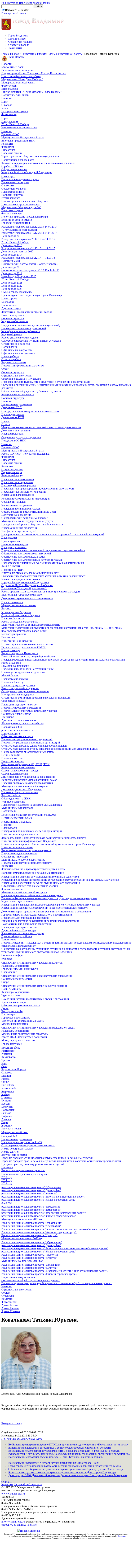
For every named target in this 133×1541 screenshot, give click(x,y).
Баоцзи (5, 1103)
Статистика (35, 1484)
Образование (9, 971)
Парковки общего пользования (19, 792)
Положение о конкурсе (15, 182)
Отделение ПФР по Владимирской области (27, 585)
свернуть (6, 1481)
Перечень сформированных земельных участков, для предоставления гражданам (49, 898)
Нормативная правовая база (17, 159)
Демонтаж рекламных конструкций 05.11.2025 (28, 814)
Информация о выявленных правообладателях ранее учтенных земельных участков (50, 904)
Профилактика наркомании (17, 479)
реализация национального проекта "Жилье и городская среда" (38, 1199)
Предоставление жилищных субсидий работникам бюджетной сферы (42, 562)
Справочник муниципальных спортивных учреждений (34, 985)
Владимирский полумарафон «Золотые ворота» (29, 263)
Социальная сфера (12, 955)
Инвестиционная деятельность (19, 834)
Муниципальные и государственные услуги (27, 521)
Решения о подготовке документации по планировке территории (40, 920)
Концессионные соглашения (18, 767)
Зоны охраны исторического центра (22, 933)
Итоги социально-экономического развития (27, 644)
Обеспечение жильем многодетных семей (26, 553)
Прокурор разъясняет (13, 547)
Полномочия (8, 305)
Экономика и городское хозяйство (21, 594)
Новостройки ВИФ (12, 569)
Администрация (11, 308)
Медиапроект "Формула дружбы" (21, 207)
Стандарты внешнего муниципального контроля (30, 411)
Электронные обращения (16, 514)
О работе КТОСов (12, 166)
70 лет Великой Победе (15, 124)
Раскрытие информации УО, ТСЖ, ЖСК (25, 764)
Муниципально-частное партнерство (23, 859)
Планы (5, 421)
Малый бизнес (16, 38)
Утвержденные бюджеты (16, 612)
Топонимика (8, 939)
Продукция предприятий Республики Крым (27, 668)
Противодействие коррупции (18, 485)
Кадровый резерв (11, 334)
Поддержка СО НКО (13, 440)
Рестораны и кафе (12, 1011)
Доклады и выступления (15, 430)
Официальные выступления (18, 353)
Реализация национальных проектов (23, 1170)
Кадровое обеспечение (14, 321)
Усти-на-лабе (9, 1088)
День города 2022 (11, 285)
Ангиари (6, 1053)
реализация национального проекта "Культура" (29, 1193)
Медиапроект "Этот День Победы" (22, 79)
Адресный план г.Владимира (18, 930)
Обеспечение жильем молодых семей (23, 556)
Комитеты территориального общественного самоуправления (37, 163)
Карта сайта (21, 1484)
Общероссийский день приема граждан (24, 517)
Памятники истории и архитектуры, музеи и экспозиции (35, 998)
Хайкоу (5, 1094)
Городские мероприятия (15, 222)
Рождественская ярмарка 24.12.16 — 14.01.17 (28, 248)
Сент (4, 1066)
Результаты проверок (13, 362)
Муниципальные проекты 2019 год (22, 1260)
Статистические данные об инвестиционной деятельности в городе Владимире (48, 844)
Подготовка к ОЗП (12, 726)
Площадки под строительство (19, 704)
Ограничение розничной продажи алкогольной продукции (36, 697)
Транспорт (7, 716)
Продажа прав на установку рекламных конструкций (32, 1164)
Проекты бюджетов (12, 618)
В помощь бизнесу (12, 682)
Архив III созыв (10, 1311)
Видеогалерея (9, 88)
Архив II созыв (10, 1308)
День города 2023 (11, 288)
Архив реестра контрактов (17, 1148)
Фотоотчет (7, 146)
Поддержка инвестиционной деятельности (26, 862)
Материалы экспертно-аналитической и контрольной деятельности (41, 427)
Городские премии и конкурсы (19, 968)
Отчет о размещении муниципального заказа (28, 1145)
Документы (15, 47)
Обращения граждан (20, 41)
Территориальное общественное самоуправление (30, 156)
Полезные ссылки (12, 153)
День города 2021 (11, 282)
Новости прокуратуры (14, 544)
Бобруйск (7, 1106)
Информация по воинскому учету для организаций (31, 831)
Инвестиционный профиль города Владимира (28, 841)
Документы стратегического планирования (27, 598)
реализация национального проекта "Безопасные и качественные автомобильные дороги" (54, 1248)
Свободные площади (13, 700)
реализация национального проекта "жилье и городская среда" (38, 1215)
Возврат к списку (11, 1423)
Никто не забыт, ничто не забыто (21, 76)
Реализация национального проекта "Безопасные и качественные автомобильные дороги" (54, 1229)
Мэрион (6, 1075)
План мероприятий (12, 191)
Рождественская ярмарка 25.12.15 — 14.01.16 (28, 239)
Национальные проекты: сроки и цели (24, 1174)
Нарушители (8, 810)
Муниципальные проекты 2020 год (22, 1238)
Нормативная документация (18, 1277)
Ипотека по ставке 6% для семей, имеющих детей (30, 572)
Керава (5, 1078)
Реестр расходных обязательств (19, 621)
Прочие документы (12, 414)
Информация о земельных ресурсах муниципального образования (40, 882)
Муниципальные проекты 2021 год (22, 1219)
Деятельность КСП (12, 417)
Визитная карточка (12, 315)
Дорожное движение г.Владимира (21, 789)
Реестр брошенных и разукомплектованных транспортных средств (41, 591)
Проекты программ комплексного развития (27, 782)
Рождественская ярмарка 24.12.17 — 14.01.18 (28, 257)
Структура (7, 1295)
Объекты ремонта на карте (17, 736)
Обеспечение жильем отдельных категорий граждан (32, 559)
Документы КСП (11, 407)
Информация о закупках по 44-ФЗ (21, 1142)
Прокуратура (9, 537)
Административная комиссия (18, 720)
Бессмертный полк (12, 66)
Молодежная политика (14, 1023)
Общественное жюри (13, 188)
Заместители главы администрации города (26, 311)
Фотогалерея (8, 85)
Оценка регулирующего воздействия (23, 672)
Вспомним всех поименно (17, 70)
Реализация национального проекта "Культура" (29, 1235)
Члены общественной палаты (65, 53)
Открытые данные (12, 469)
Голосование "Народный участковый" (24, 588)
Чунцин (6, 1100)
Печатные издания (12, 210)
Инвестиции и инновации (17, 640)
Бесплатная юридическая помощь (21, 579)
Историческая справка (14, 111)
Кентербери (8, 1050)
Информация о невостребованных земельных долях (32, 895)
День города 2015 (11, 235)
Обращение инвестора (14, 856)
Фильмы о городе (11, 213)
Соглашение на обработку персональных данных (30, 1280)
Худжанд (6, 1125)
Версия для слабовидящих (34, 2)
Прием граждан (10, 541)
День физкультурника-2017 (17, 251)
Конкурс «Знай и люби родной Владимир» (26, 172)
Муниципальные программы (18, 605)
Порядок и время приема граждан (21, 508)
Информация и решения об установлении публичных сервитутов (40, 876)
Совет (4, 368)
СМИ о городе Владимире (17, 291)
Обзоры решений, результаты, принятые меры (28, 511)
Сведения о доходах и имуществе (21, 378)
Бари (4, 1063)
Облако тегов (34, 1438)
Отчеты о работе (11, 359)
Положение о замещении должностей (23, 328)
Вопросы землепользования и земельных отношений (32, 872)
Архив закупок (10, 1151)
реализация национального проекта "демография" (31, 1209)
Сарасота (6, 1072)
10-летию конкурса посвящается (20, 204)
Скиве (5, 1081)
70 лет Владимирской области (19, 229)
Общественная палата (33, 53)
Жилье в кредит (10, 565)
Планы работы (10, 356)
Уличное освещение (13, 801)
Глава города (9, 298)
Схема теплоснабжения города (19, 770)
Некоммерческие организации (19, 127)
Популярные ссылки (13, 1438)
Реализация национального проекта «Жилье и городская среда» (39, 1274)
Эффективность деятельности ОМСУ (23, 647)
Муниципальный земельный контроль (24, 892)
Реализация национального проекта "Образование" (31, 1222)
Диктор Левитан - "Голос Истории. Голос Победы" (31, 91)
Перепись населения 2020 (16, 817)
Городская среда (10, 733)
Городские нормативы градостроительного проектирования (36, 914)
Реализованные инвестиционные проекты (26, 850)
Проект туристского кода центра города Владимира (32, 295)
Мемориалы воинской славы (18, 82)
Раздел (25, 9)
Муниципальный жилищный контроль (24, 786)
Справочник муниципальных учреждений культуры (32, 962)
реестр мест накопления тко (17, 730)
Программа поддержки (15, 678)
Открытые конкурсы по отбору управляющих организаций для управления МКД (49, 748)
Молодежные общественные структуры (24, 1033)
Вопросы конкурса (12, 194)
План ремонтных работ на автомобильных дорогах (31, 804)
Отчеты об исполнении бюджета (20, 615)
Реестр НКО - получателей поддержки (24, 1036)
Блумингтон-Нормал (13, 1069)
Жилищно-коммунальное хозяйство (22, 723)
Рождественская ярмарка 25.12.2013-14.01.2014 (29, 226)
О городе (6, 104)
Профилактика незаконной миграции (23, 491)
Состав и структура (12, 318)
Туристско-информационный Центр (22, 1020)
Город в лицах (9, 121)
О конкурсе (8, 176)
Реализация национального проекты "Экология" (30, 1254)
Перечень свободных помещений (21, 707)
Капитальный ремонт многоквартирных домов (29, 779)
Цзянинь (6, 1097)
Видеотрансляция (11, 472)
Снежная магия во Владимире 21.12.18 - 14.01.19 (30, 270)
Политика (122, 1536)
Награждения (9, 346)
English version (9, 2)
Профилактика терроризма (17, 482)
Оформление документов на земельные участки (29, 885)
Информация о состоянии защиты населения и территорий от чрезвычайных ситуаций (52, 534)
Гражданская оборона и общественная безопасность (32, 524)
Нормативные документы (16, 404)
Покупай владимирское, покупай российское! (28, 656)
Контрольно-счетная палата (17, 394)
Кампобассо (8, 1056)
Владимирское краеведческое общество (24, 201)
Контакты (7, 143)
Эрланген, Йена (10, 1047)
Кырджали (7, 1091)
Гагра (4, 1122)
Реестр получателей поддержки (20, 688)
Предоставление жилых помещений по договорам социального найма (43, 550)
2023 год (6, 1183)
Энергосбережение (12, 761)
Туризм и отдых (10, 995)
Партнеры (7, 1167)
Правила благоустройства (16, 936)
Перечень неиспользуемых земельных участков (29, 710)
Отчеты (5, 424)
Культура (6, 958)
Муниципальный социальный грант (22, 137)
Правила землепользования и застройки (25, 917)
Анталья (6, 1119)
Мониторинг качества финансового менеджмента (30, 624)
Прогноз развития (12, 602)
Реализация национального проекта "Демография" (31, 1225)
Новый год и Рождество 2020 (18, 276)
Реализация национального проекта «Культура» (29, 1267)
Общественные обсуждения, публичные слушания (31, 391)
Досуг (4, 1008)
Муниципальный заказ (14, 1132)
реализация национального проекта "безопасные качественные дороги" (43, 1212)
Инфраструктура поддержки (18, 685)
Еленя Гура (8, 1084)
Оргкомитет (8, 185)
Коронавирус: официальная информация (25, 498)
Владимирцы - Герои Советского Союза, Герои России (33, 73)
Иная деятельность (12, 433)
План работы (9, 827)
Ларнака (6, 1112)
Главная (6, 53)
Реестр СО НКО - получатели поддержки (25, 453)
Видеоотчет (8, 149)
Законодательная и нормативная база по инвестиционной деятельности (43, 837)
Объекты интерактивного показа (20, 1005)
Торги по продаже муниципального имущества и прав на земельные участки (47, 1157)
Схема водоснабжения (14, 773)
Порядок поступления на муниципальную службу (31, 325)
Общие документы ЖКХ (16, 798)
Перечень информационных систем (22, 365)
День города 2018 (11, 267)
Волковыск (8, 1109)
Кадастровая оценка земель (17, 901)
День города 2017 (11, 254)
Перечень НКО (10, 134)
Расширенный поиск (13, 13)
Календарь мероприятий (15, 965)
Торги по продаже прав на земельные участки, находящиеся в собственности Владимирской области (61, 1161)
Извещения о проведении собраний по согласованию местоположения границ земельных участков (60, 879)
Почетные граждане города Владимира (24, 216)
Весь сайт (10, 9)
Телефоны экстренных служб (18, 531)
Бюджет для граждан (13, 634)
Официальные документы (16, 349)
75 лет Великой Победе (15, 279)
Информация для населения (17, 494)
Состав (5, 1292)
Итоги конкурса (10, 197)
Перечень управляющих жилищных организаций (30, 742)
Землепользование (12, 889)
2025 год (6, 1177)
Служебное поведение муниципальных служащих (31, 340)
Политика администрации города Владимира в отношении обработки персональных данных (56, 1283)
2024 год (6, 1180)
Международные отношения (18, 1040)
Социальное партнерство (16, 713)
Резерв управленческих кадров (19, 337)
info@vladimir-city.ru (13, 1521)
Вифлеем (6, 1116)
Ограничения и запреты (15, 343)
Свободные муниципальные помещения (25, 691)
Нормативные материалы (16, 821)
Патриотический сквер (15, 94)
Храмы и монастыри (13, 1002)
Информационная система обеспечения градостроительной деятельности (44, 907)
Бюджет (6, 608)
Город (15, 53)
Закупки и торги (11, 1128)
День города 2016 (11, 245)
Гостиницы (8, 1014)
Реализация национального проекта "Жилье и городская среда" (39, 1232)
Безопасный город (12, 475)
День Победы (16, 56)
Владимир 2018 (10, 260)
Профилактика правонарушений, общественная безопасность (37, 488)
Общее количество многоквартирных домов (27, 751)
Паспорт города (10, 650)
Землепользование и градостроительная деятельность (33, 869)
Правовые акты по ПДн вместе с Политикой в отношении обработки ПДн (45, 381)
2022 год (6, 1202)
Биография (7, 301)
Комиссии (7, 1298)
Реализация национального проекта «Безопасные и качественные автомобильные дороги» (55, 1270)
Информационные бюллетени (19, 527)
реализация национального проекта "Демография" (31, 1190)
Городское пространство (15, 1017)
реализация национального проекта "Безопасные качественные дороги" (44, 1196)
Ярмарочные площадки (15, 665)
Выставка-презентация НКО (18, 140)
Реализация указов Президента (19, 653)
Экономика (8, 637)
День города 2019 (11, 273)
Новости (6, 63)
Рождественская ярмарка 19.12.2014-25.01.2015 (29, 232)
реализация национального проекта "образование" (31, 1206)
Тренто (5, 1060)
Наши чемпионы (11, 988)
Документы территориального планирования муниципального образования (46, 911)
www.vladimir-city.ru (13, 1493)
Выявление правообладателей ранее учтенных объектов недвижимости (43, 575)
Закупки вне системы (14, 1154)
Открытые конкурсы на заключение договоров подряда (34, 745)
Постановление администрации (20, 179)
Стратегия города (18, 44)
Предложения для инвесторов (19, 853)
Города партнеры (11, 1043)
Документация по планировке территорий (26, 923)
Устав (4, 108)
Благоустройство (11, 795)
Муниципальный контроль (17, 807)
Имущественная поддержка (17, 694)
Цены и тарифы (10, 754)
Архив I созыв (9, 1305)
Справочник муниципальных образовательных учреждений (37, 975)
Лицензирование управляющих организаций (28, 776)
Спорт (5, 982)
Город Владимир (18, 35)
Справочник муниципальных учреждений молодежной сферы (38, 1027)
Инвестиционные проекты (17, 847)
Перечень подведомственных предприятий (26, 739)
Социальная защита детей (16, 978)
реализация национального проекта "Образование (31, 1187)
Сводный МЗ (9, 1136)
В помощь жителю (12, 758)
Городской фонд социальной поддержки (25, 582)
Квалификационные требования (20, 331)
